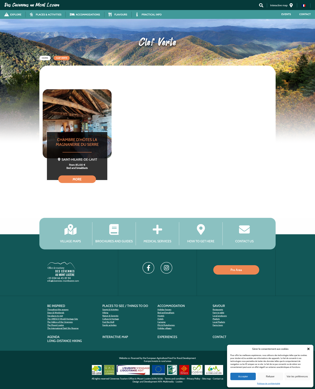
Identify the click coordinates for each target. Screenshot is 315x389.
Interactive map (115, 337)
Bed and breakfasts (166, 312)
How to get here (200, 241)
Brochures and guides (114, 241)
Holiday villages (164, 328)
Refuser (270, 376)
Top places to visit (55, 316)
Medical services (157, 241)
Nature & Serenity (110, 316)
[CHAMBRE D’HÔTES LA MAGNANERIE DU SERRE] (77, 123)
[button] (308, 349)
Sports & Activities (110, 309)
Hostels (161, 316)
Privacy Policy (193, 378)
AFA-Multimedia (166, 381)
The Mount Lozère (55, 325)
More (77, 179)
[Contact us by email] (63, 281)
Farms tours (218, 325)
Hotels (160, 319)
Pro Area (236, 270)
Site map (206, 378)
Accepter (243, 376)
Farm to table (218, 312)
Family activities (109, 325)
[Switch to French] (303, 5)
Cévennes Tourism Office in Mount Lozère (130, 378)
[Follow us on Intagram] (166, 268)
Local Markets (219, 322)
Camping (161, 322)
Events (286, 14)
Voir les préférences (297, 376)
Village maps (70, 241)
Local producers (220, 316)
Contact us (244, 241)
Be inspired (56, 306)
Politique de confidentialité (268, 383)
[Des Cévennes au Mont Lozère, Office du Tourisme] (61, 275)
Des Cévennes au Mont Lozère (32, 5)
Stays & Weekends (55, 312)
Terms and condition (175, 378)
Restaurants (218, 309)
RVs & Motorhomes (166, 325)
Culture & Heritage (110, 319)
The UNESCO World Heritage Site (62, 319)
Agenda (53, 337)
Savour (219, 306)
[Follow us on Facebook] (148, 268)
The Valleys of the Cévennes (60, 322)
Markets (216, 319)
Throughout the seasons (57, 309)
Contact (305, 14)
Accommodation (171, 306)
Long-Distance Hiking (64, 341)
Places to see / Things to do (125, 306)
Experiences (167, 337)
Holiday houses (164, 309)
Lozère (179, 381)
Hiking (105, 312)
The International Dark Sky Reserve (63, 328)
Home (45, 58)
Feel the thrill (108, 322)
